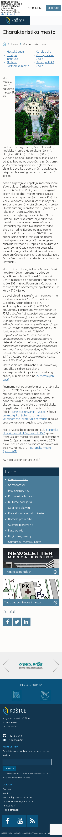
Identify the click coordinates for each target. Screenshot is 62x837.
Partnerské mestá (18, 66)
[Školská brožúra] (31, 666)
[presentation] (6, 665)
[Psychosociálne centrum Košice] (17, 697)
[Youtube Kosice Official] (20, 821)
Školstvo (12, 62)
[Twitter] (17, 622)
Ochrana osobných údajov (18, 801)
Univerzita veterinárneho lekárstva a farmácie (25, 417)
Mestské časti (15, 51)
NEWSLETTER (10, 746)
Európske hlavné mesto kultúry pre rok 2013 (30, 431)
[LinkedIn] (26, 622)
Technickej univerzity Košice (28, 411)
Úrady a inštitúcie (12, 57)
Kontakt (7, 793)
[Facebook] (7, 622)
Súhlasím (53, 8)
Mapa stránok (10, 809)
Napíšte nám (16, 739)
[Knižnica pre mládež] (45, 697)
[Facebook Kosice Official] (8, 821)
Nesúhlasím (35, 8)
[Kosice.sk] (15, 20)
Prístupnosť (9, 805)
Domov (7, 789)
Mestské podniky (31, 684)
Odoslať (9, 768)
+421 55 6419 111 (17, 735)
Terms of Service (18, 778)
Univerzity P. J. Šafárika (17, 415)
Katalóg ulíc (43, 51)
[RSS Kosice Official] (32, 821)
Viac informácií (8, 14)
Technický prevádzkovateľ (17, 797)
